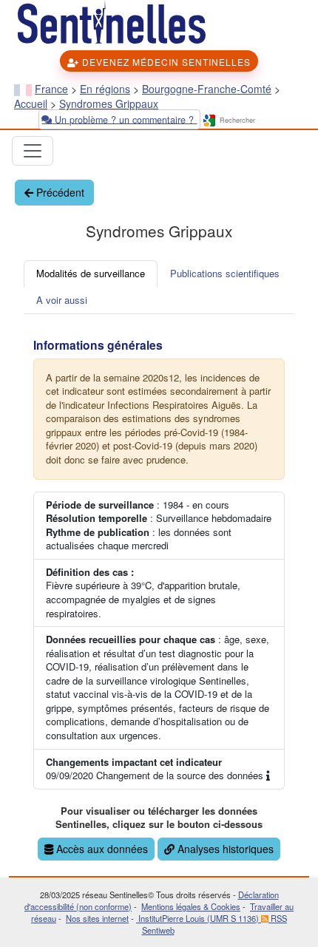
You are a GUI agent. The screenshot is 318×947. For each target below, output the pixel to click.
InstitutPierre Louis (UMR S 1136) (198, 918)
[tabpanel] (159, 595)
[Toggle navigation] (32, 151)
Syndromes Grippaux (108, 103)
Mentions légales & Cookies (190, 906)
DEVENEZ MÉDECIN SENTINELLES (165, 61)
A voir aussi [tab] (61, 300)
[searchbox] (261, 120)
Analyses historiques (224, 848)
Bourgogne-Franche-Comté (206, 88)
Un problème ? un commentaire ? (124, 119)
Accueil (30, 103)
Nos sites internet (97, 918)
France (51, 88)
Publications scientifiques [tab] (225, 273)
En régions (105, 88)
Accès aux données (100, 848)
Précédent (58, 192)
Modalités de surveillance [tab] (90, 273)
